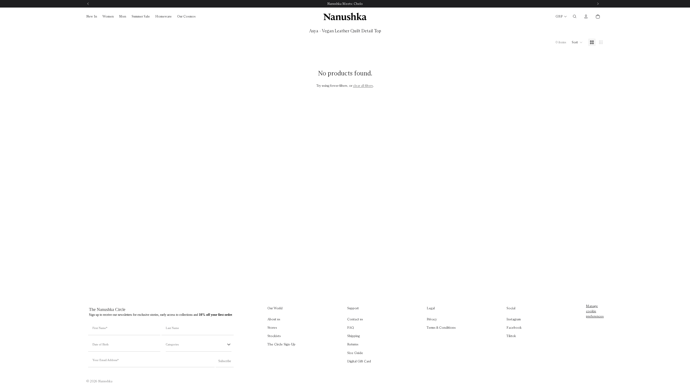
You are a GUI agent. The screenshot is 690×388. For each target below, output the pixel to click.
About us (273, 319)
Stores (272, 327)
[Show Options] (229, 344)
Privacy (432, 319)
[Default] (592, 42)
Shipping (353, 336)
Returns (352, 344)
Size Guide (355, 353)
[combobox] (196, 344)
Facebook (514, 327)
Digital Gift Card (359, 361)
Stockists (274, 336)
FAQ (350, 327)
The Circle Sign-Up (281, 344)
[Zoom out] (601, 42)
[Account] (586, 16)
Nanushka (105, 381)
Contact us (355, 319)
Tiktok (511, 336)
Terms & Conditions (441, 327)
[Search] (575, 16)
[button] (577, 42)
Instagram (513, 319)
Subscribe (224, 361)
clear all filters (363, 86)
